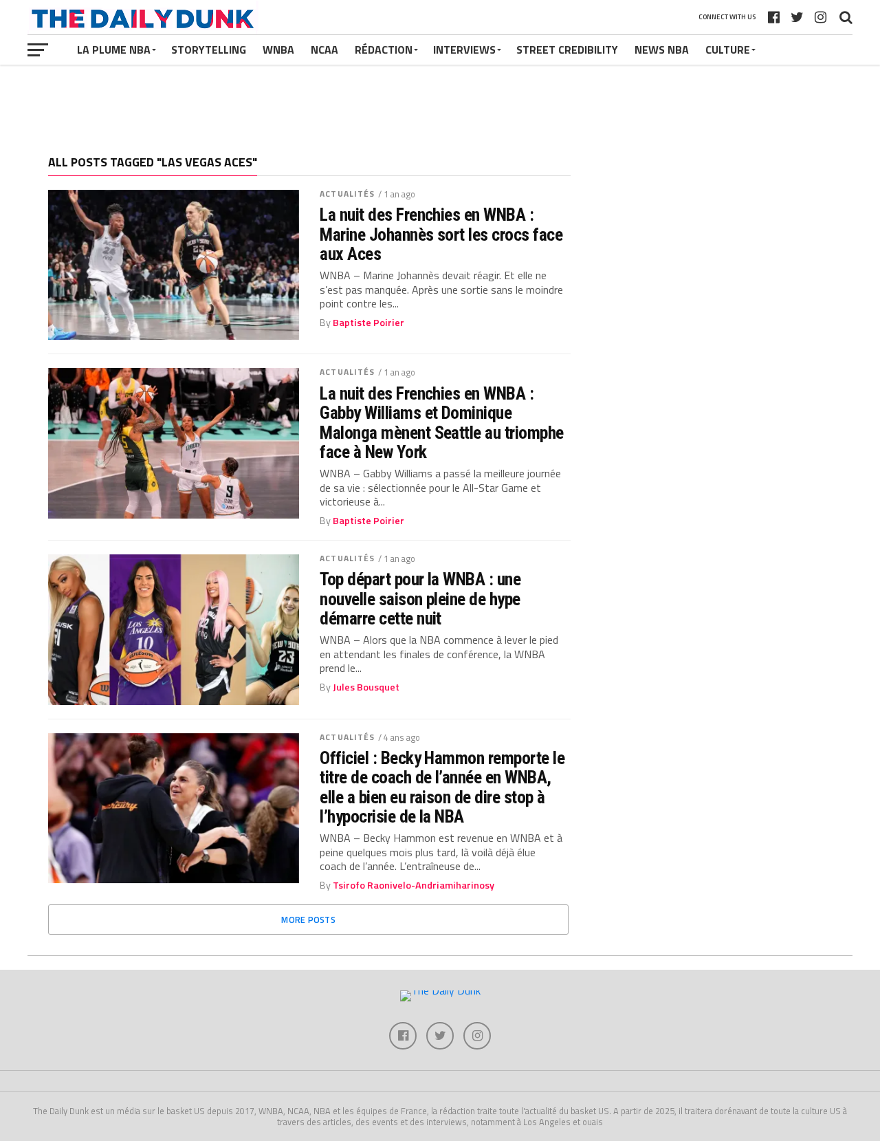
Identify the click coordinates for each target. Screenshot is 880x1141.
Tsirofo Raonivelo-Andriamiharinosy (413, 885)
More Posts (308, 919)
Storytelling (208, 49)
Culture (727, 49)
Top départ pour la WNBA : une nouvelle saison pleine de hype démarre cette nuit (420, 598)
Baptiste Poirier (368, 322)
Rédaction (383, 49)
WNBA (278, 49)
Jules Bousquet (366, 687)
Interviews (464, 49)
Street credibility (567, 49)
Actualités (347, 193)
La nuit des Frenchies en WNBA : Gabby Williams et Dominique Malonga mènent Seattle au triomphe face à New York (442, 422)
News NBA (662, 49)
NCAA (324, 49)
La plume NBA (114, 49)
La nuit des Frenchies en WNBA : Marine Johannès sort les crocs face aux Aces (441, 234)
